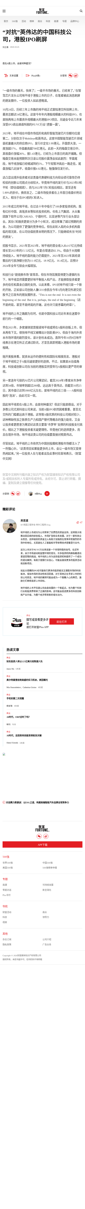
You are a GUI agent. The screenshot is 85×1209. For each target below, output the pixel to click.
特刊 (8, 724)
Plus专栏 (7, 895)
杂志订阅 (7, 939)
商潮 (56, 21)
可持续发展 (47, 885)
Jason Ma (10, 669)
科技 (48, 21)
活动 (24, 21)
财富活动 (7, 912)
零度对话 (7, 890)
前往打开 (62, 621)
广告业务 (46, 944)
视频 (5, 922)
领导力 (45, 917)
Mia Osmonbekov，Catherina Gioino (21, 687)
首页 (6, 21)
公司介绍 (46, 939)
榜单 (32, 21)
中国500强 (47, 863)
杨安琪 (9, 706)
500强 (15, 21)
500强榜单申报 (49, 868)
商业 (40, 21)
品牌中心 (74, 21)
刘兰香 (5, 47)
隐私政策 (7, 944)
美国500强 (8, 868)
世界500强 (8, 863)
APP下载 (42, 845)
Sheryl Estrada (12, 743)
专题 (64, 21)
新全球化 (46, 890)
